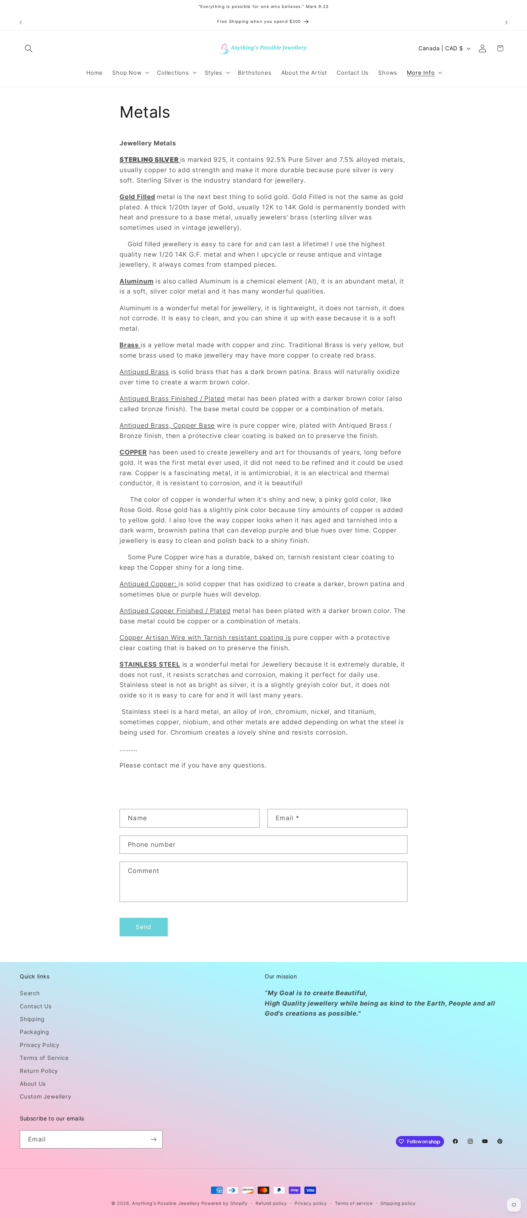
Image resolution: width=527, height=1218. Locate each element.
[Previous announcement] (20, 22)
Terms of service (354, 1203)
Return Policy (39, 1070)
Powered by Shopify (224, 1203)
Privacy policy (311, 1203)
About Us (33, 1083)
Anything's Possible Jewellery (165, 1203)
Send (143, 927)
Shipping (32, 1019)
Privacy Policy (39, 1045)
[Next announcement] (506, 22)
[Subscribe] (153, 1139)
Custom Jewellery (45, 1096)
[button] (28, 48)
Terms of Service (44, 1057)
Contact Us (36, 1006)
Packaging (34, 1031)
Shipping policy (398, 1203)
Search (30, 993)
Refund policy (271, 1203)
